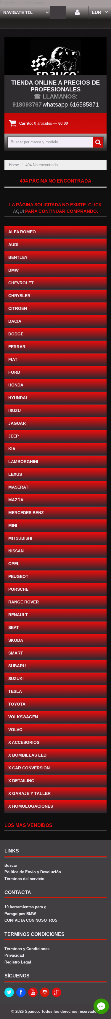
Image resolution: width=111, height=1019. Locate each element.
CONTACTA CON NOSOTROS (30, 920)
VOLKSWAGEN (23, 716)
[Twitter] (9, 992)
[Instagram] (44, 992)
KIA (11, 448)
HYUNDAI (17, 397)
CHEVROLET (21, 282)
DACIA (14, 321)
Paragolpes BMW (20, 914)
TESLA (15, 691)
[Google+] (56, 992)
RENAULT (18, 614)
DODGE (15, 334)
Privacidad (14, 955)
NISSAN (16, 551)
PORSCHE (18, 589)
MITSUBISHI (20, 538)
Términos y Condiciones (26, 949)
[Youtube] (33, 992)
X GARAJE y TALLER (29, 793)
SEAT (13, 627)
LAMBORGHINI (23, 461)
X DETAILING (21, 780)
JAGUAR (17, 423)
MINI (12, 525)
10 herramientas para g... (27, 907)
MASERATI (19, 487)
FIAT (12, 359)
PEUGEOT (18, 576)
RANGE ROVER (23, 602)
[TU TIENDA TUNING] (55, 56)
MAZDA (15, 499)
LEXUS (15, 474)
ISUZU (14, 410)
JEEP (13, 436)
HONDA (15, 385)
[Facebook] (21, 992)
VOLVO (15, 729)
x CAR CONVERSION (29, 768)
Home (14, 165)
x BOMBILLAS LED (27, 755)
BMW (13, 270)
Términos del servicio (24, 879)
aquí (18, 211)
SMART (15, 653)
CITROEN (17, 308)
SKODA (15, 640)
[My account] (77, 12)
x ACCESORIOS (23, 742)
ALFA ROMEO (22, 231)
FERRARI (17, 346)
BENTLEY (18, 257)
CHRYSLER (19, 295)
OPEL (14, 563)
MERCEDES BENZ (26, 512)
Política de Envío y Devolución (32, 872)
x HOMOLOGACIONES (30, 806)
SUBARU (17, 665)
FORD (14, 372)
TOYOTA (16, 704)
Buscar (10, 865)
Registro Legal (17, 962)
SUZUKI (16, 678)
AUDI (13, 244)
